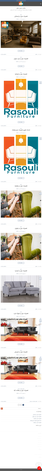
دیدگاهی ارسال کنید (3, 54)
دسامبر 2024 (39, 438)
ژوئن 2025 (39, 436)
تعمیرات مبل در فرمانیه (21, 74)
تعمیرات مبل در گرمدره (21, 271)
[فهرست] (40, 4)
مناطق (21, 14)
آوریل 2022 (39, 444)
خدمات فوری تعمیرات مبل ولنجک (21, 130)
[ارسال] (2, 409)
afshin (17, 19)
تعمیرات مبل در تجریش (21, 352)
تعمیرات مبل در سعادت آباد (21, 390)
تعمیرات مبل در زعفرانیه (21, 186)
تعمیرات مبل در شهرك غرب (21, 313)
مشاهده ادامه (21, 50)
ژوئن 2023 (39, 440)
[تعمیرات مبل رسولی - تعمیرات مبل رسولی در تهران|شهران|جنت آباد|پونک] (21, 4)
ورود (40, 460)
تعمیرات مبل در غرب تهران (21, 59)
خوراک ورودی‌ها (38, 462)
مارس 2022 (39, 446)
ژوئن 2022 (39, 442)
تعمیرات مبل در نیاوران (21, 228)
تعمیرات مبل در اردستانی (21, 16)
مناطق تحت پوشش (20, 388)
